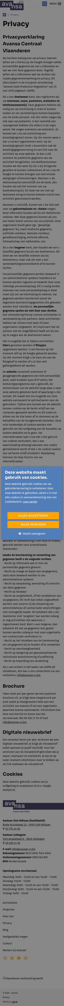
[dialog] (32, 503)
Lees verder (30, 501)
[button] (32, 533)
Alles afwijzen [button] (33, 524)
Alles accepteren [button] (33, 515)
